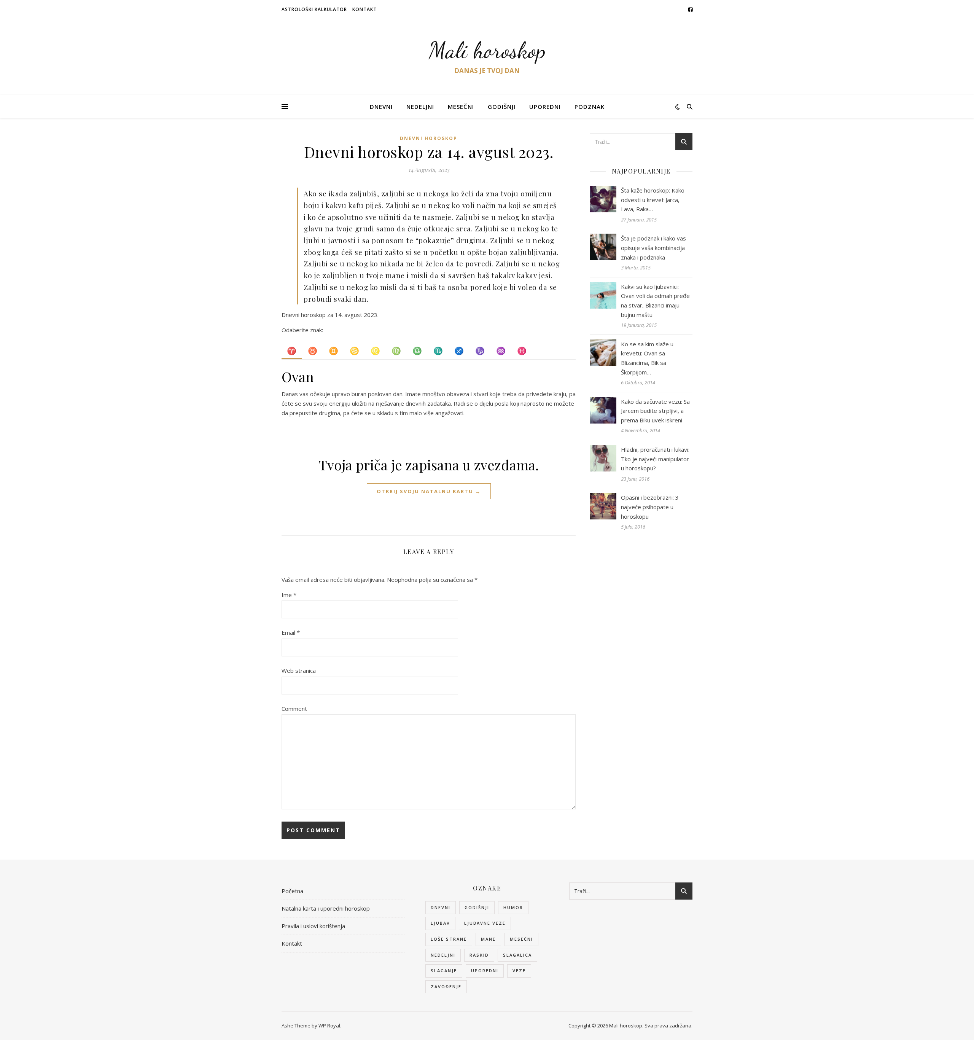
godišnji (477, 907)
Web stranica (299, 670)
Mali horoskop (487, 50)
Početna (292, 891)
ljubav (440, 923)
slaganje (444, 970)
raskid (479, 955)
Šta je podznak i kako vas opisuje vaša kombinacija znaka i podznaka (653, 247)
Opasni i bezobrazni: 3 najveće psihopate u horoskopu (650, 507)
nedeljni (443, 955)
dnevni (440, 907)
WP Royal (329, 1025)
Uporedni (545, 106)
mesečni (521, 939)
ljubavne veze (485, 923)
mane (488, 939)
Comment (294, 708)
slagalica (517, 955)
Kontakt (364, 9)
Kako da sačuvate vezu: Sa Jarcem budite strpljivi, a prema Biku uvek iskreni (655, 411)
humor (513, 907)
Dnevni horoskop (428, 138)
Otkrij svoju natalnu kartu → (429, 491)
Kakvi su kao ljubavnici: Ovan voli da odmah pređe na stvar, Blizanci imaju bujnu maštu (655, 301)
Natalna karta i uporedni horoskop (326, 908)
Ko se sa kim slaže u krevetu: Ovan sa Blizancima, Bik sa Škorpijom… (647, 358)
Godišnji (502, 106)
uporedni (484, 970)
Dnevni (381, 106)
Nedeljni (420, 106)
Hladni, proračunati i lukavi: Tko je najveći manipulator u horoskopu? (655, 459)
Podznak (590, 106)
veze (519, 970)
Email (291, 632)
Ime (289, 595)
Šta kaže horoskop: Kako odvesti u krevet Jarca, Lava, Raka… (652, 199)
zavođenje (446, 986)
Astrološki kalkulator (314, 9)
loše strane (449, 939)
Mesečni (461, 106)
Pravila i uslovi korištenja (313, 926)
